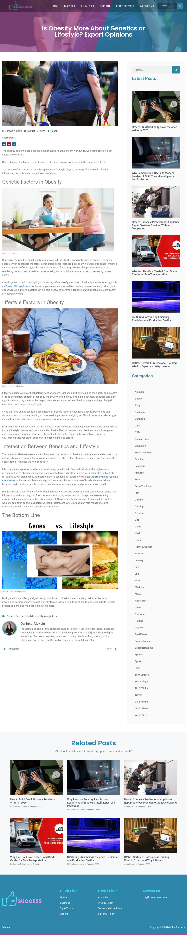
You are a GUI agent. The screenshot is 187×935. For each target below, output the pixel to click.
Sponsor (139, 654)
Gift (137, 519)
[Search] (180, 6)
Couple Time (142, 439)
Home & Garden (144, 546)
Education (140, 445)
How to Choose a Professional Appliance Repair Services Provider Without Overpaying (156, 225)
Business (69, 6)
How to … (140, 553)
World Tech (141, 715)
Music (138, 593)
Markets (139, 587)
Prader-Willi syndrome (17, 286)
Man (137, 580)
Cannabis (140, 418)
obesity (39, 616)
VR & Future (141, 701)
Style (137, 668)
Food (138, 479)
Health (54, 130)
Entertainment (125, 6)
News (138, 607)
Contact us (147, 6)
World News (141, 708)
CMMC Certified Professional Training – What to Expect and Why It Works (155, 364)
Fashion (139, 459)
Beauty (138, 398)
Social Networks (144, 647)
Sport (138, 661)
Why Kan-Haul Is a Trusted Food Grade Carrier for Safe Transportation (154, 273)
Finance (139, 472)
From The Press (143, 486)
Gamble (139, 499)
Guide (138, 526)
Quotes (139, 627)
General (105, 6)
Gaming (139, 506)
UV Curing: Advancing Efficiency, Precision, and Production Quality (151, 318)
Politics (139, 620)
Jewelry (139, 560)
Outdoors (140, 614)
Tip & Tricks (88, 6)
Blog (137, 405)
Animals (139, 391)
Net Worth (140, 600)
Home (54, 6)
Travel (138, 694)
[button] (4, 144)
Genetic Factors (15, 616)
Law (137, 567)
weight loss (38, 173)
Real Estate (141, 634)
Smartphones (142, 641)
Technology (141, 681)
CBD (137, 432)
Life (137, 573)
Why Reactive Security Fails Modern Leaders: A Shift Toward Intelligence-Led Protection (153, 176)
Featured (140, 465)
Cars (137, 425)
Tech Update (142, 674)
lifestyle (29, 616)
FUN (137, 492)
